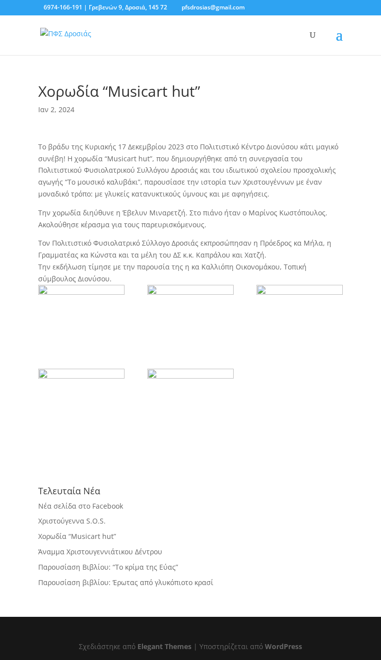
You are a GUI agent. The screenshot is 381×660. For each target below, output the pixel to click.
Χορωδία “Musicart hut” (77, 536)
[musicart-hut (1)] (190, 315)
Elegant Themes (164, 646)
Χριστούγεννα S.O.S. (72, 521)
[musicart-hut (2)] (81, 315)
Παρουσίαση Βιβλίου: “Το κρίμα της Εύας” (108, 567)
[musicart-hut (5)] (299, 315)
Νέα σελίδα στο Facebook (80, 506)
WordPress (283, 646)
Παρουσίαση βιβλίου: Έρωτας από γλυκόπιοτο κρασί (125, 582)
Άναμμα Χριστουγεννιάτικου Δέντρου (100, 551)
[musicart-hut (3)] (190, 399)
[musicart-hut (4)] (81, 399)
